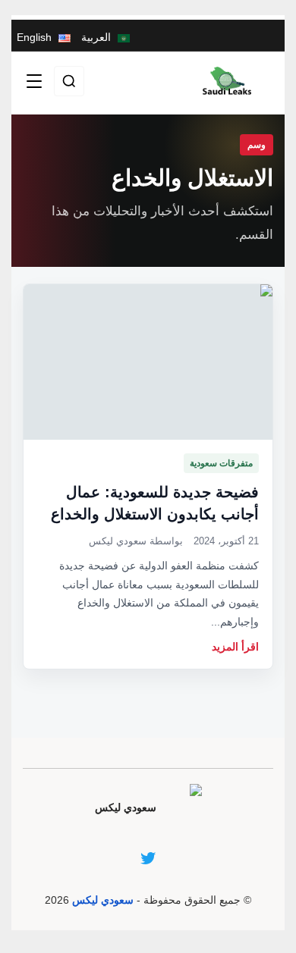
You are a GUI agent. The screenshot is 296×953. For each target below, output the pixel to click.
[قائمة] (34, 81)
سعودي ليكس (103, 900)
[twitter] (148, 858)
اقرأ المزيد (235, 647)
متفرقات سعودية (221, 463)
